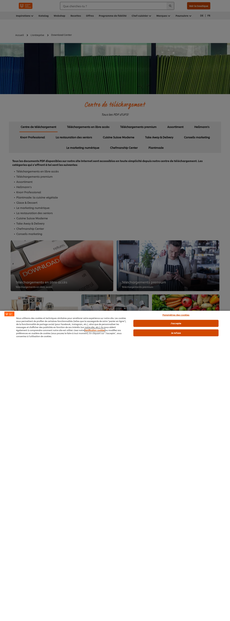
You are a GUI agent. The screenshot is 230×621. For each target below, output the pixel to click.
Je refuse (176, 332)
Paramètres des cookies (176, 314)
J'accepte (176, 323)
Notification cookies (95, 330)
